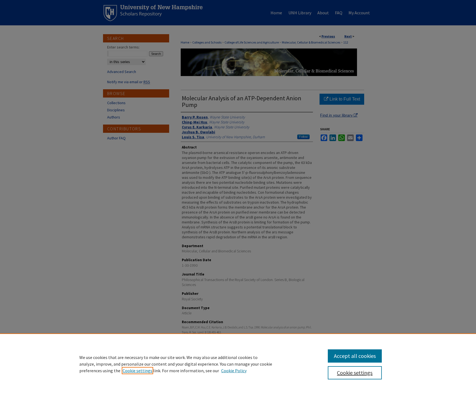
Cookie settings (137, 370)
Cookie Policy (234, 370)
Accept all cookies (355, 355)
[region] (238, 363)
